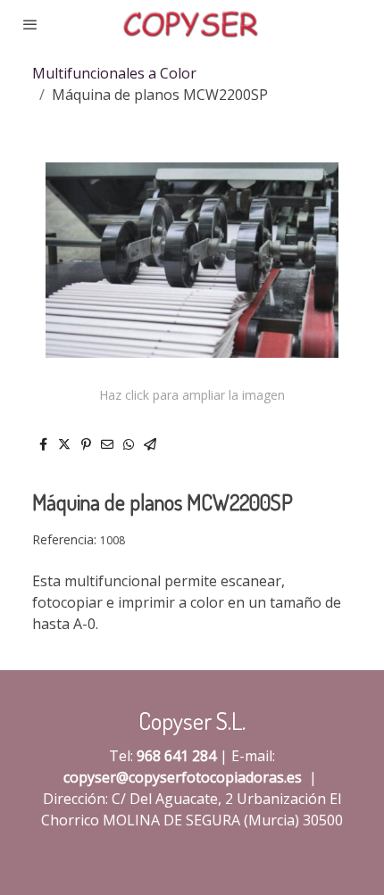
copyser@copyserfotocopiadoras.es (182, 777)
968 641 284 (176, 756)
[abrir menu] (30, 24)
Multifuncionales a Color (114, 73)
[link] (192, 24)
